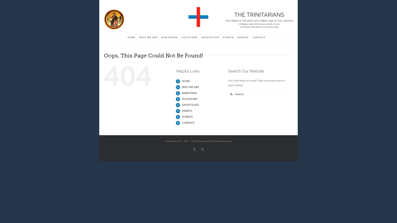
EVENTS (187, 111)
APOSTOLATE (190, 105)
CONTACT (188, 123)
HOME (186, 81)
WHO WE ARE (190, 87)
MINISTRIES (189, 93)
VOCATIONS (189, 99)
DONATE (187, 117)
